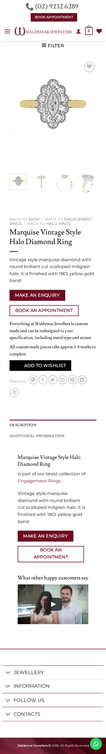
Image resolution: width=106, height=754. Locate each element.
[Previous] (18, 115)
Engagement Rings (39, 480)
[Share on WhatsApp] (33, 379)
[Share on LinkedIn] (82, 379)
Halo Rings (58, 223)
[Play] (53, 604)
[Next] (88, 115)
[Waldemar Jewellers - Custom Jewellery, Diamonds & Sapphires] (43, 31)
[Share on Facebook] (43, 379)
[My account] (78, 31)
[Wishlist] (99, 31)
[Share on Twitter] (52, 379)
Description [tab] (23, 425)
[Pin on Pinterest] (72, 379)
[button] (7, 31)
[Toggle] (8, 673)
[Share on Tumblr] (14, 392)
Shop (34, 219)
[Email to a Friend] (62, 379)
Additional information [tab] (37, 436)
